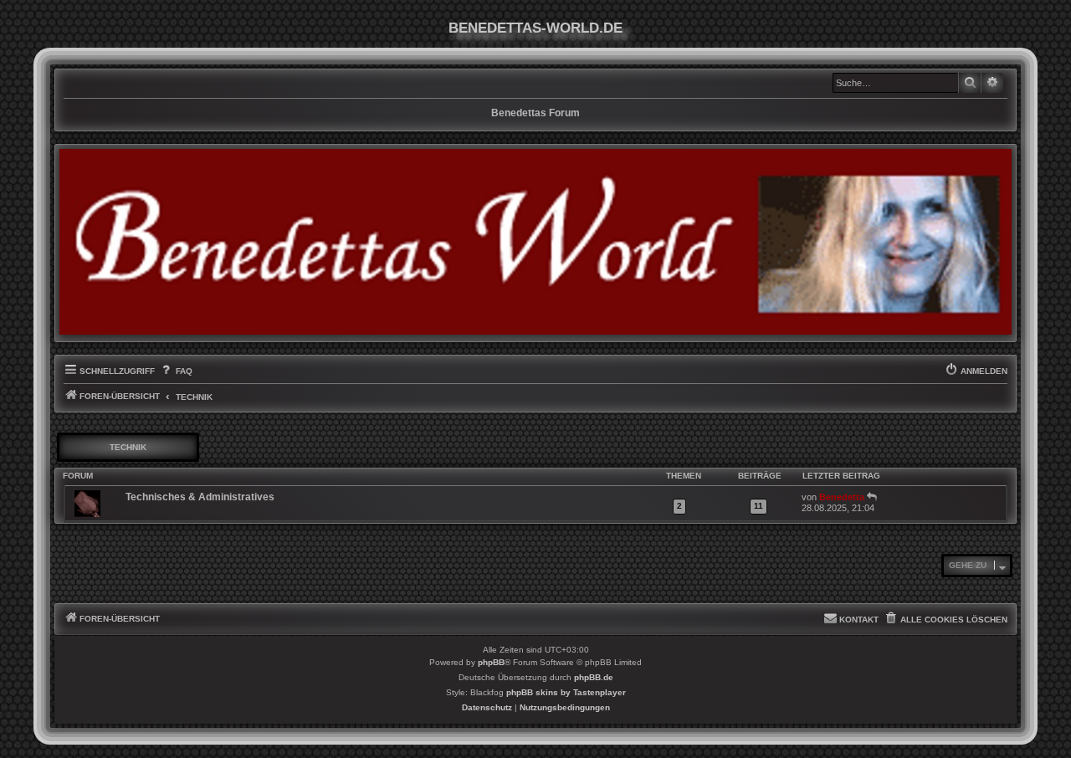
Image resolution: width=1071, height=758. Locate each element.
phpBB (491, 662)
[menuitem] (175, 371)
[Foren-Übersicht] (535, 242)
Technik (128, 447)
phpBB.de (593, 677)
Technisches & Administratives (200, 497)
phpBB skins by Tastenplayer (566, 692)
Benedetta (841, 497)
